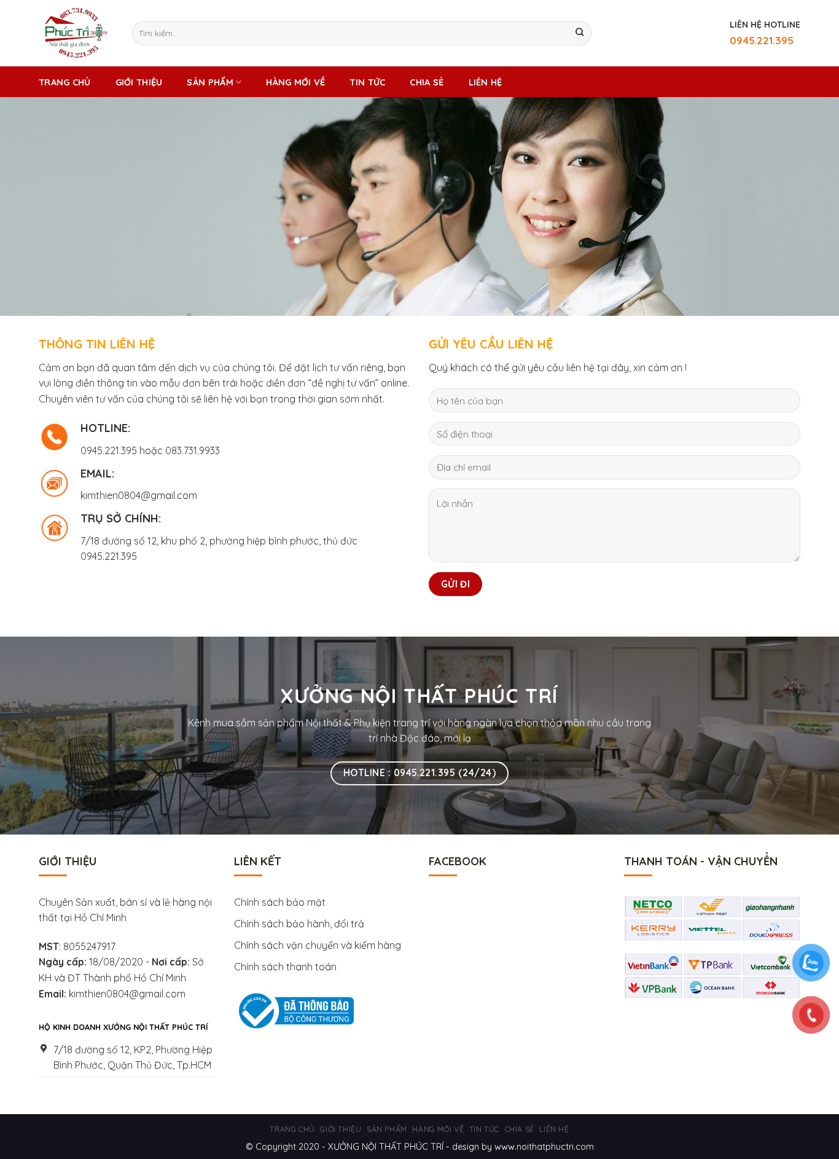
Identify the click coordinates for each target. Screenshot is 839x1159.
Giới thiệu (139, 82)
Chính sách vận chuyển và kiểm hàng (319, 945)
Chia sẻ (426, 82)
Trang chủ (65, 82)
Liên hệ (485, 82)
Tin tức (367, 82)
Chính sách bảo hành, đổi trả (299, 923)
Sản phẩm (210, 82)
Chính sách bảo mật (280, 902)
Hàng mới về (295, 82)
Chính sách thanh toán (285, 967)
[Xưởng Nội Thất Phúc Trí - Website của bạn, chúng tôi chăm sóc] (76, 33)
